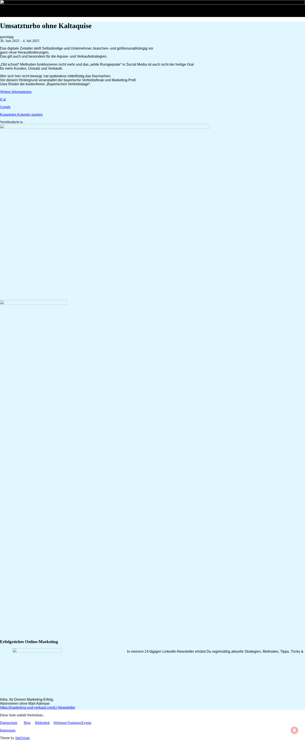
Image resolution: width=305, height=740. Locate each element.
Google (5, 107)
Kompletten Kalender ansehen (21, 114)
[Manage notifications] (294, 730)
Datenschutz (8, 723)
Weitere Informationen (15, 92)
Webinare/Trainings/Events (72, 723)
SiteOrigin (22, 738)
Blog (27, 723)
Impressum (7, 730)
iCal (3, 99)
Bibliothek (42, 723)
